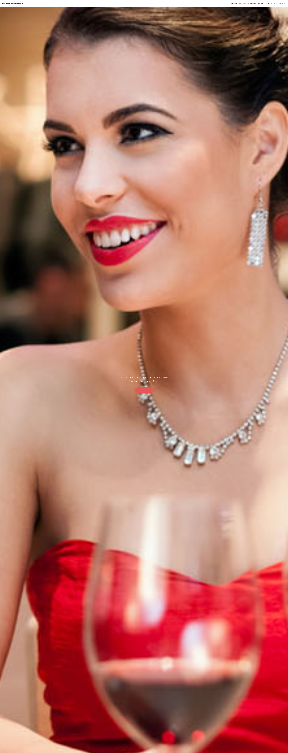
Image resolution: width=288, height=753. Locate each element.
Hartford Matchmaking (12, 3)
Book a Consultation (144, 390)
